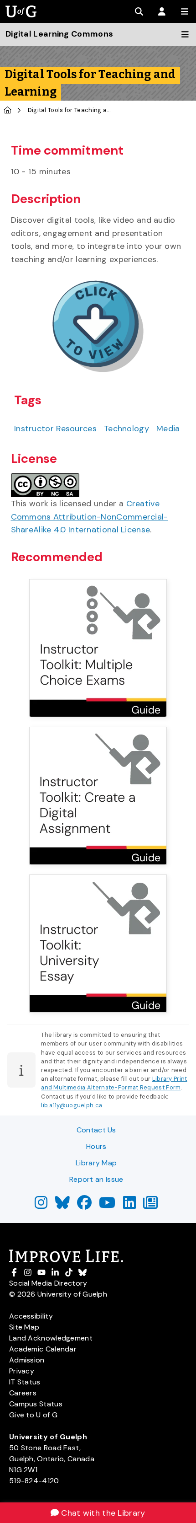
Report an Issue (96, 1179)
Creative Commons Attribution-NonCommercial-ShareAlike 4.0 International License (89, 516)
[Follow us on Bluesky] (62, 1205)
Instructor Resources (55, 428)
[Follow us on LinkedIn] (129, 1205)
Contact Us (96, 1130)
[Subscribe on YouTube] (107, 1205)
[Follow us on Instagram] (41, 1205)
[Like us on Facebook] (84, 1205)
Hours (96, 1146)
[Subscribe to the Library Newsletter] (150, 1205)
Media (168, 428)
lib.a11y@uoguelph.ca (71, 1105)
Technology (126, 428)
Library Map (96, 1163)
